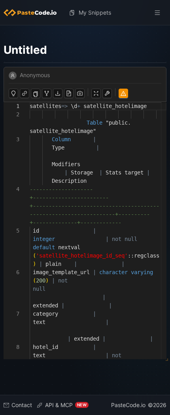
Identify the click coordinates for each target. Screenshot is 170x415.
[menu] (85, 12)
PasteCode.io (128, 405)
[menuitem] (33, 12)
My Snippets (95, 12)
